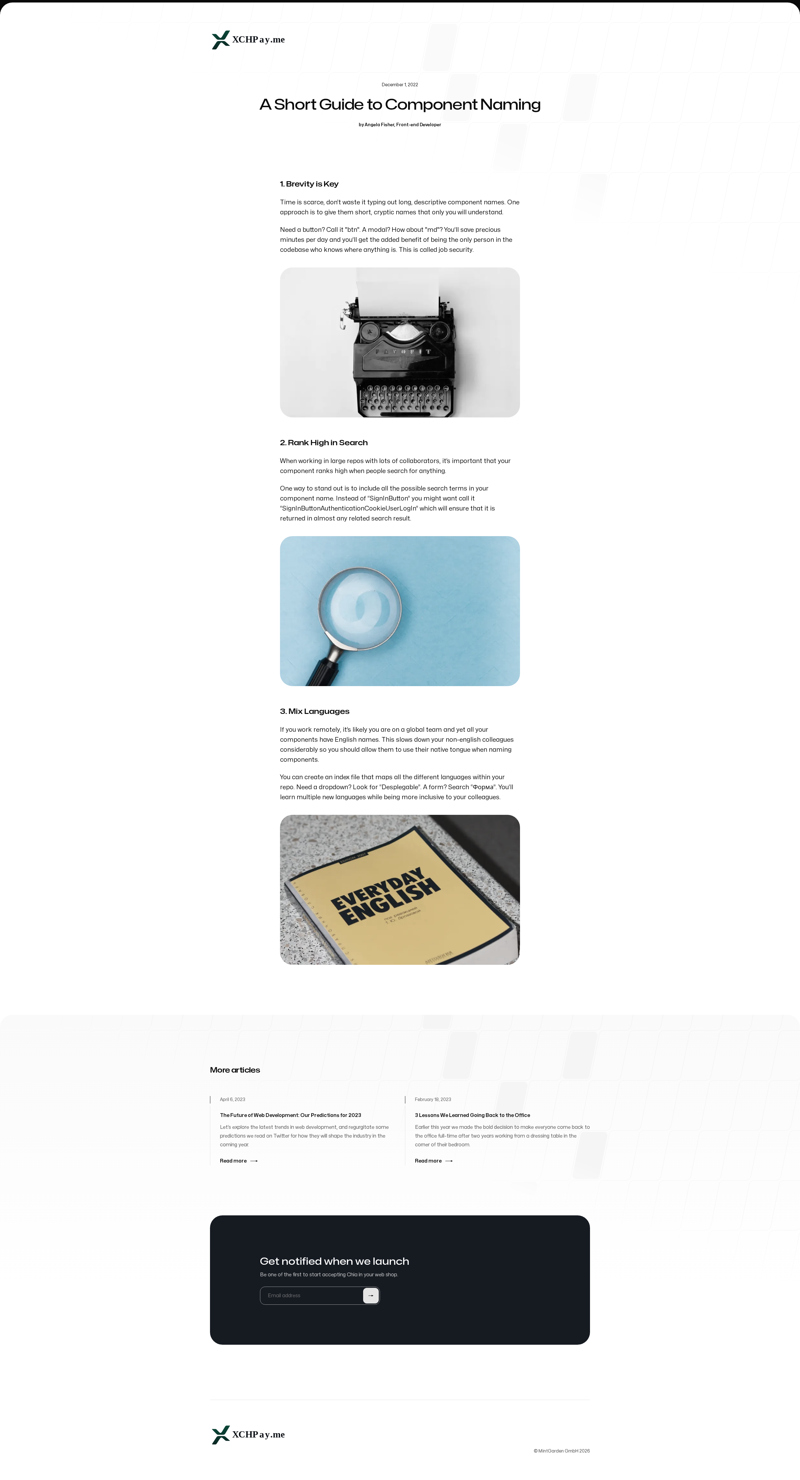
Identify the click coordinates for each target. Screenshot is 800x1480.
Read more (233, 1161)
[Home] (250, 40)
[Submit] (371, 1295)
